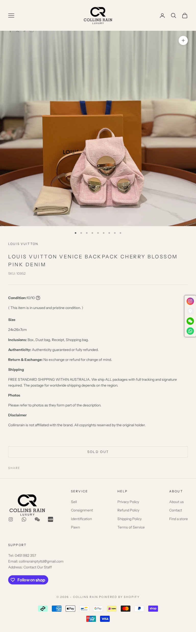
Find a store (178, 519)
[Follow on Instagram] (10, 519)
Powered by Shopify (119, 597)
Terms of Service (131, 527)
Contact (175, 510)
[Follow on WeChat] (37, 519)
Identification (81, 519)
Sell (74, 501)
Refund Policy (128, 510)
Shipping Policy (129, 519)
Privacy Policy (128, 501)
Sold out (98, 452)
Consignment (82, 510)
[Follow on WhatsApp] (24, 519)
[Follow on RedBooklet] (50, 519)
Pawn (75, 527)
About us (176, 501)
